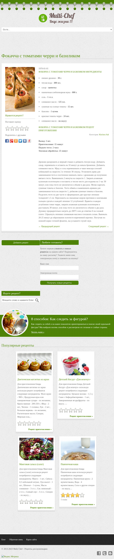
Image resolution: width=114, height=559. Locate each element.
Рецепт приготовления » (40, 429)
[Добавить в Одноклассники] (16, 141)
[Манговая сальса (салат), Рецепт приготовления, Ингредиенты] (36, 449)
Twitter (104, 553)
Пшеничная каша (69, 464)
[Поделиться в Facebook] (7, 141)
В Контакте (110, 553)
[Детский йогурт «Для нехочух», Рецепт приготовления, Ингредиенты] (76, 364)
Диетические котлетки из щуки (33, 379)
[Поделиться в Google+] (11, 141)
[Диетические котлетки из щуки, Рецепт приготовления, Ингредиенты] (34, 364)
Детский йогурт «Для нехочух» (75, 379)
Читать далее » (37, 332)
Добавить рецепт (20, 243)
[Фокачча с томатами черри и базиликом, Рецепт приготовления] (20, 89)
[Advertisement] (57, 41)
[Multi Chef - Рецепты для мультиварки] (57, 18)
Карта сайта (31, 539)
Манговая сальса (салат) (31, 464)
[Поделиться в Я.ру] (29, 141)
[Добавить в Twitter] (20, 141)
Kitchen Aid (104, 134)
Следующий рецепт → (99, 226)
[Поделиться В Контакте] (25, 141)
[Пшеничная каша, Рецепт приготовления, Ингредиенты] (78, 449)
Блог (3, 539)
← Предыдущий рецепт (49, 226)
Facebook (98, 553)
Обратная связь (16, 539)
